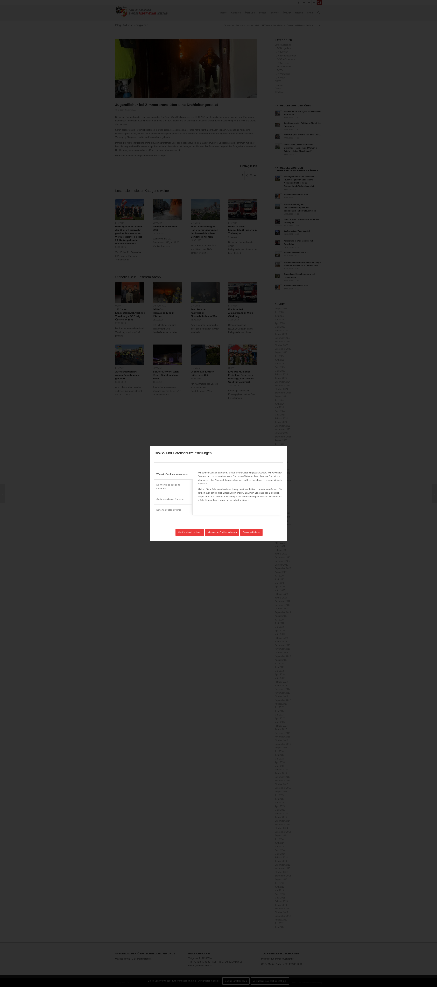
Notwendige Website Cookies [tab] (168, 486)
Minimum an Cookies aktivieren (222, 532)
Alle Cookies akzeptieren (189, 532)
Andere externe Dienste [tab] (170, 499)
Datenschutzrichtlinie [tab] (168, 509)
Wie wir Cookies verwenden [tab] (172, 474)
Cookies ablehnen (251, 532)
